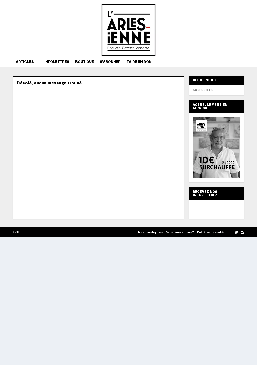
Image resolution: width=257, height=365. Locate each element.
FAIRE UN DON (139, 62)
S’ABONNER (110, 62)
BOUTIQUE (84, 62)
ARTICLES (25, 62)
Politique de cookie (210, 232)
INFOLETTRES (56, 62)
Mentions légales (150, 232)
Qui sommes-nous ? (180, 232)
